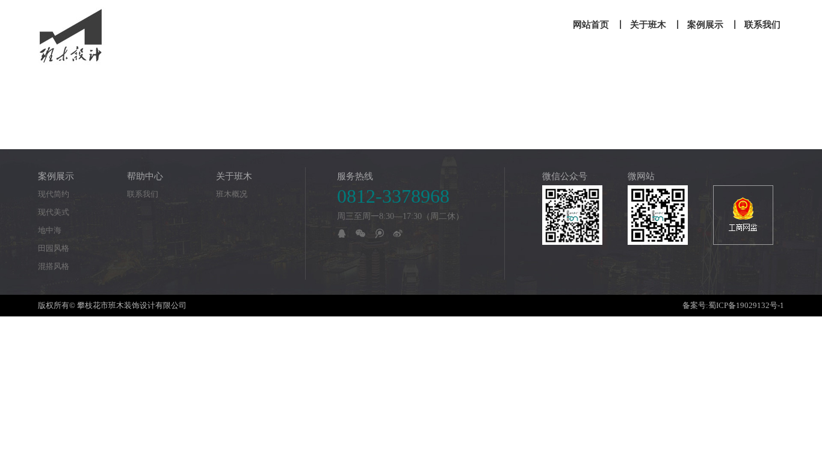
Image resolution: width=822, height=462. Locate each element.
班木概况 (231, 194)
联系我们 (142, 194)
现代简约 (53, 194)
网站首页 (591, 24)
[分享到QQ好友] (342, 233)
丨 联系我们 (755, 24)
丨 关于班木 (641, 24)
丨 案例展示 (698, 24)
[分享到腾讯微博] (379, 233)
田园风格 (53, 248)
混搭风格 (53, 266)
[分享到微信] (360, 233)
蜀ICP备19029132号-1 (746, 305)
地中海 (49, 230)
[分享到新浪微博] (398, 233)
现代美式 (53, 212)
